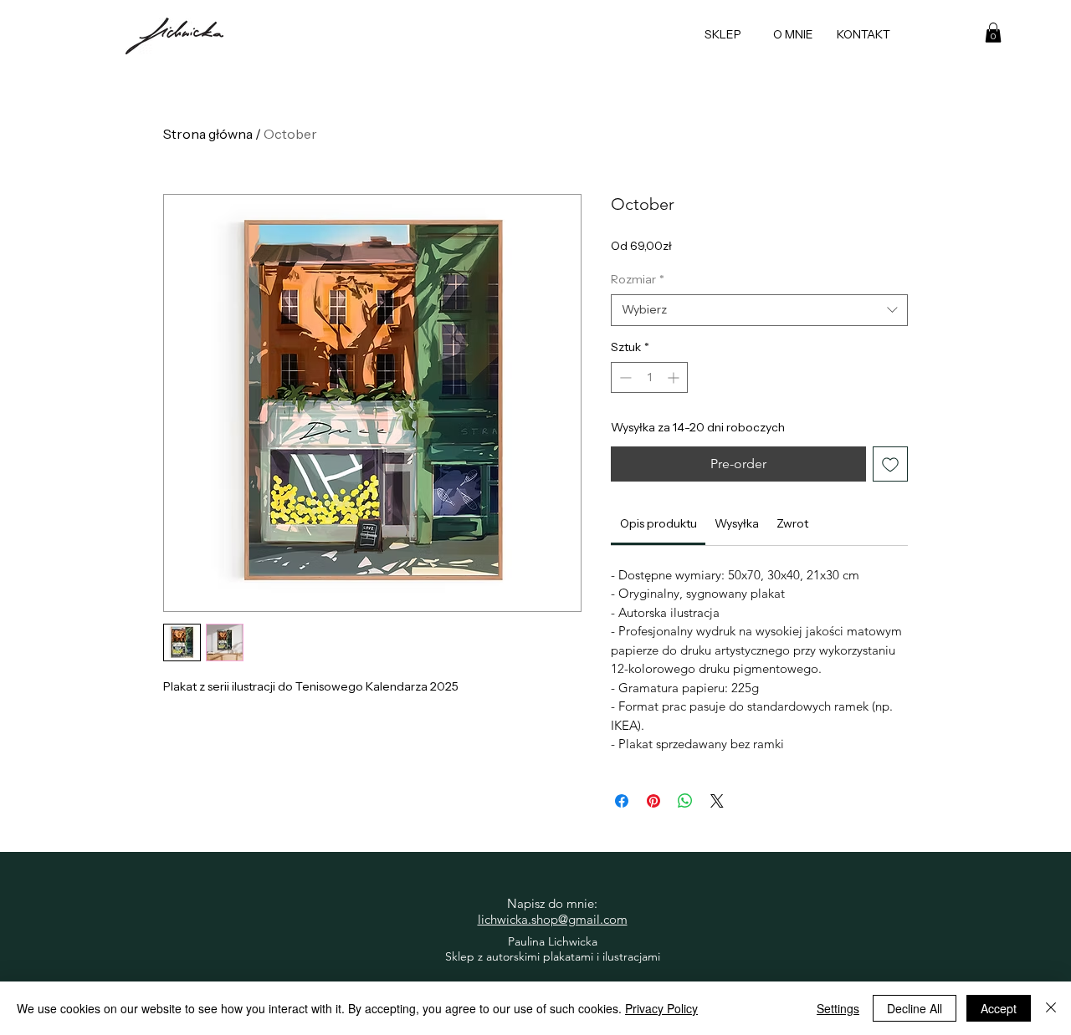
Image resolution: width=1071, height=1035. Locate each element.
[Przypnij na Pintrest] (653, 801)
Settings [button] (838, 1008)
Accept (999, 1008)
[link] (658, 523)
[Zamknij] (1051, 1008)
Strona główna (208, 133)
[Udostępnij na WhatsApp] (685, 801)
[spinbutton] (649, 377)
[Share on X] (717, 801)
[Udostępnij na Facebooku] (622, 801)
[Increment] (674, 377)
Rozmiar (637, 279)
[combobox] (759, 310)
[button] (993, 33)
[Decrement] (623, 377)
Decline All (914, 1008)
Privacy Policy (661, 1008)
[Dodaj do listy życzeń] (890, 464)
